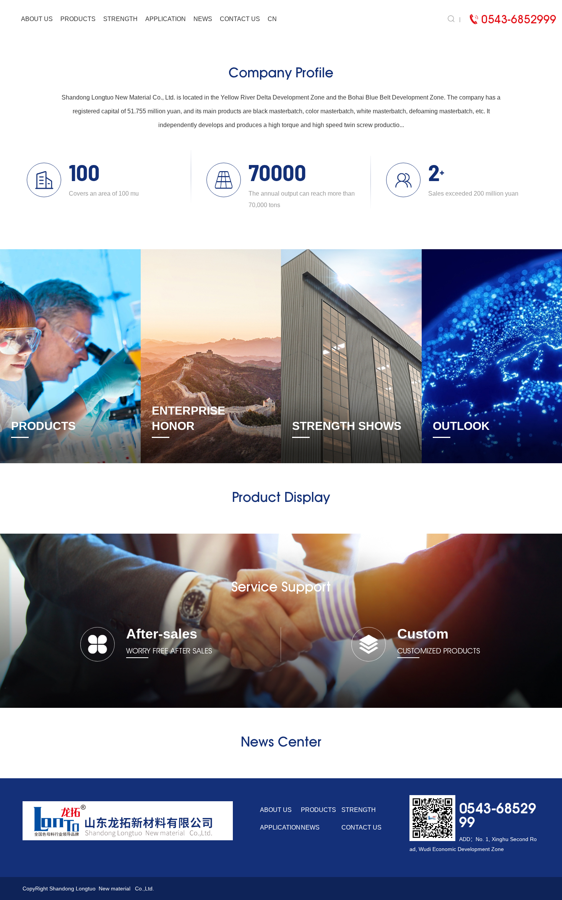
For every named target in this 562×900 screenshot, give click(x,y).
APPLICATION (165, 19)
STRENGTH (120, 19)
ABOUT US (37, 19)
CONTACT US (240, 19)
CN (272, 19)
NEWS (202, 19)
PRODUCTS (78, 19)
